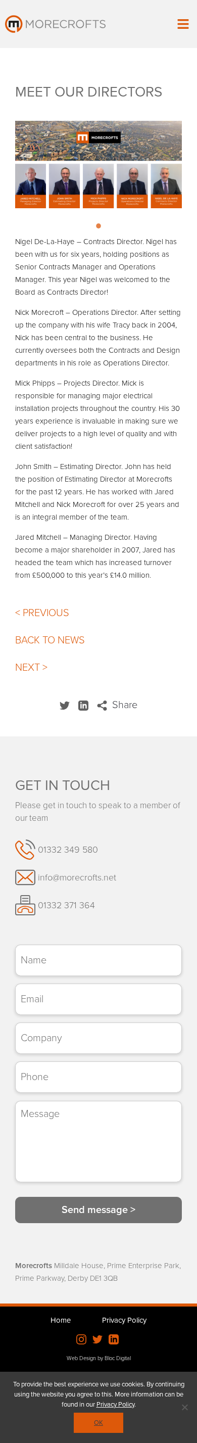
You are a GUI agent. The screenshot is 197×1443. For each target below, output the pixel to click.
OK (98, 1423)
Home (61, 1320)
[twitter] (66, 705)
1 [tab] (98, 230)
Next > (31, 668)
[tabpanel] (98, 164)
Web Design (81, 1358)
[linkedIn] (84, 705)
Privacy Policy (124, 1320)
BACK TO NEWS (50, 640)
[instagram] (81, 1340)
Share (123, 705)
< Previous (42, 613)
